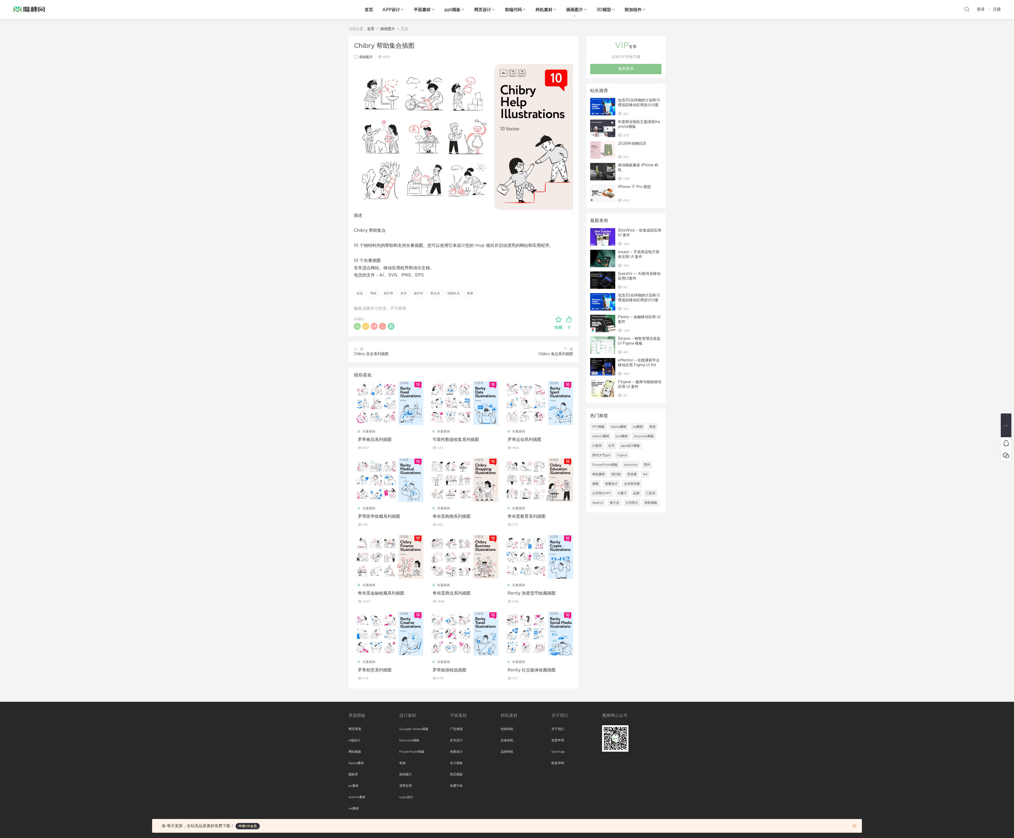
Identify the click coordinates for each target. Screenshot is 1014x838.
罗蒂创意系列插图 (375, 670)
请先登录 (626, 69)
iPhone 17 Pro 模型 (634, 187)
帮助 (373, 293)
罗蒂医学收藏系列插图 (379, 516)
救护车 (418, 293)
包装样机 (507, 729)
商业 (652, 426)
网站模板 (355, 751)
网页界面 (355, 729)
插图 (595, 483)
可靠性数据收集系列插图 (456, 439)
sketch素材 (600, 436)
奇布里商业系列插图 (452, 593)
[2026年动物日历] (602, 150)
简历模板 (456, 774)
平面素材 (422, 10)
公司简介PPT (601, 493)
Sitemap (558, 751)
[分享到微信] (357, 326)
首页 (369, 10)
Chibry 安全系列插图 (371, 354)
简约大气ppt (601, 455)
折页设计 (456, 740)
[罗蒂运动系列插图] (538, 403)
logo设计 (406, 797)
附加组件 (633, 10)
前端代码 (513, 10)
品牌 (636, 493)
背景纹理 (405, 785)
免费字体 (456, 785)
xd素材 (638, 426)
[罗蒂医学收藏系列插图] (388, 480)
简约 (647, 464)
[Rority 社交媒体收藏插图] (538, 634)
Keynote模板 (409, 740)
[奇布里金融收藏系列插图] (388, 557)
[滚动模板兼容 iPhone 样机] (602, 171)
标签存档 (557, 763)
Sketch (597, 502)
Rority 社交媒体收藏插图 (532, 670)
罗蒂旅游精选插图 (449, 670)
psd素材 (622, 436)
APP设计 (391, 10)
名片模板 (456, 763)
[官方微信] (1006, 455)
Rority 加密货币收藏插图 (532, 593)
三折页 (650, 493)
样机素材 (544, 10)
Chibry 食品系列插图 (555, 354)
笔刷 (402, 763)
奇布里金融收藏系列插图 (381, 593)
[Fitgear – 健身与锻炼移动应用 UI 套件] (602, 388)
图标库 (353, 774)
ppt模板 (452, 10)
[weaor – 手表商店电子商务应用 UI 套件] (602, 258)
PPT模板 (598, 426)
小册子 (622, 493)
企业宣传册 (632, 483)
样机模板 (651, 502)
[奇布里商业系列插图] (463, 557)
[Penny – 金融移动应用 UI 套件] (602, 323)
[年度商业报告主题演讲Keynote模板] (602, 128)
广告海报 (456, 729)
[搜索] (966, 9)
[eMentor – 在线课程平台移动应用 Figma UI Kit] (602, 366)
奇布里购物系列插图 (452, 516)
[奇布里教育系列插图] (538, 480)
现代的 (616, 474)
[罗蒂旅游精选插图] (463, 634)
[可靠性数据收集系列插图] (463, 403)
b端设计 (354, 740)
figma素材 (618, 426)
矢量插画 (369, 431)
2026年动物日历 (632, 143)
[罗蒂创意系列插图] (388, 634)
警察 (470, 293)
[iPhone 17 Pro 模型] (602, 193)
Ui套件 (597, 445)
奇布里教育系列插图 (527, 516)
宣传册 (632, 474)
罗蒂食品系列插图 (375, 439)
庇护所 (388, 293)
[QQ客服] (1006, 443)
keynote (630, 464)
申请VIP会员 (248, 826)
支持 (403, 293)
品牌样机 (507, 751)
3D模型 (604, 10)
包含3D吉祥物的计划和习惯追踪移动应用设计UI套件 (639, 105)
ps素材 (354, 785)
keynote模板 (644, 436)
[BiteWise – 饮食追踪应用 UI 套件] (602, 237)
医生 (360, 293)
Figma (622, 455)
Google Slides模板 (414, 729)
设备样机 (507, 740)
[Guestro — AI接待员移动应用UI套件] (602, 280)
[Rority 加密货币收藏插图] (538, 557)
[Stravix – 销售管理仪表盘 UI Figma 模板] (602, 345)
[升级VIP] (1006, 425)
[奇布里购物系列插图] (463, 480)
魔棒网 (29, 9)
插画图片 (574, 10)
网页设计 (482, 10)
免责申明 (557, 740)
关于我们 (557, 729)
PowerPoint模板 (605, 464)
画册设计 (611, 483)
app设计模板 (630, 445)
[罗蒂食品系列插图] (388, 403)
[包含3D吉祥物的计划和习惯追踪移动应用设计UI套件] (602, 106)
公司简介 (632, 502)
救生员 (435, 293)
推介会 (614, 502)
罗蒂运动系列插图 (524, 439)
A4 (645, 474)
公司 (611, 445)
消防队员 (453, 293)
